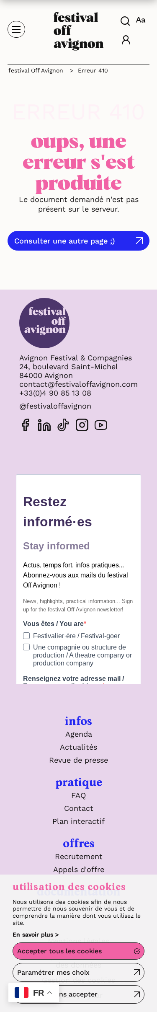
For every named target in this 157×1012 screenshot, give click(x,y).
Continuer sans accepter (57, 994)
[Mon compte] (126, 41)
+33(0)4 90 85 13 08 (55, 392)
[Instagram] (82, 426)
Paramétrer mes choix (53, 972)
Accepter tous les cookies (59, 951)
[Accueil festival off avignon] (79, 28)
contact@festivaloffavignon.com (78, 384)
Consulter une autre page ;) (64, 240)
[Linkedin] (44, 426)
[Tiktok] (63, 426)
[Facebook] (25, 426)
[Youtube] (101, 426)
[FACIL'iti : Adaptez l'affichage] (141, 20)
